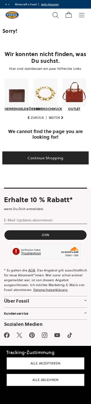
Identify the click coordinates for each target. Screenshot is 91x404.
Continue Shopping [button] (44, 157)
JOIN (44, 235)
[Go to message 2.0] (8, 4)
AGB (31, 270)
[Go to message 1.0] (6, 4)
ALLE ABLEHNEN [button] (44, 379)
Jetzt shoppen (50, 4)
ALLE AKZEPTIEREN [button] (44, 363)
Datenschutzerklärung (21, 294)
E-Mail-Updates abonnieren (28, 220)
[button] (34, 117)
